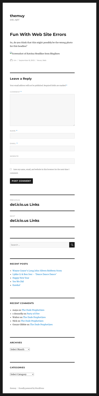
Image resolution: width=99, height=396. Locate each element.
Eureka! (16, 285)
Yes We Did (18, 281)
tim (15, 60)
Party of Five (33, 313)
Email (14, 143)
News (39, 60)
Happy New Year (21, 278)
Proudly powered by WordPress (31, 388)
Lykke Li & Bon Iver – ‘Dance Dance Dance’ (35, 274)
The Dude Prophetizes (33, 310)
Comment (16, 92)
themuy (17, 16)
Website (14, 156)
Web (44, 60)
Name (13, 131)
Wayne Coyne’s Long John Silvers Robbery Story (37, 270)
